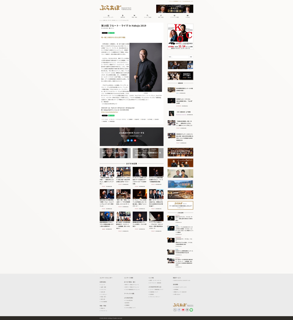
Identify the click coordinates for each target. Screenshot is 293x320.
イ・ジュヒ (105, 119)
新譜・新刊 (103, 296)
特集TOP (103, 308)
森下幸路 (150, 119)
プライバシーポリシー (155, 296)
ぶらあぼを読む (128, 298)
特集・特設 (103, 306)
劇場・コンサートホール (155, 280)
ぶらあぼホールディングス (180, 287)
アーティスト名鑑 (129, 293)
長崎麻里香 (112, 121)
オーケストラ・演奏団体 (155, 283)
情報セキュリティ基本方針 (180, 292)
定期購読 (127, 305)
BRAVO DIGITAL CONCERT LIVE (182, 280)
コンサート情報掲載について (156, 289)
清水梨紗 (157, 119)
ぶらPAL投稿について (130, 307)
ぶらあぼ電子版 (129, 300)
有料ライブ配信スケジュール (132, 287)
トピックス (103, 289)
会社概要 (175, 284)
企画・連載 (103, 287)
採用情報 (176, 289)
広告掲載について (154, 292)
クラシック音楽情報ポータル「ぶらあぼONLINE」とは (181, 1)
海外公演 (103, 299)
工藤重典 (130, 119)
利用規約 (152, 294)
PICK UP (112, 28)
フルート (112, 119)
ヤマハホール (104, 310)
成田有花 (137, 119)
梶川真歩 (143, 119)
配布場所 (127, 302)
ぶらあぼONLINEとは (155, 287)
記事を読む (103, 282)
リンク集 (151, 278)
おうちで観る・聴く (130, 282)
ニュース (103, 284)
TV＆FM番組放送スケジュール (132, 289)
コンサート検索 (128, 278)
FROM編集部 (104, 301)
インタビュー (104, 294)
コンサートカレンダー (106, 278)
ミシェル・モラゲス (121, 119)
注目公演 (103, 292)
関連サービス (177, 278)
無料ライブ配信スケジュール (132, 284)
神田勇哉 (105, 121)
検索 (191, 56)
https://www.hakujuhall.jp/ (109, 112)
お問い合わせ (177, 294)
